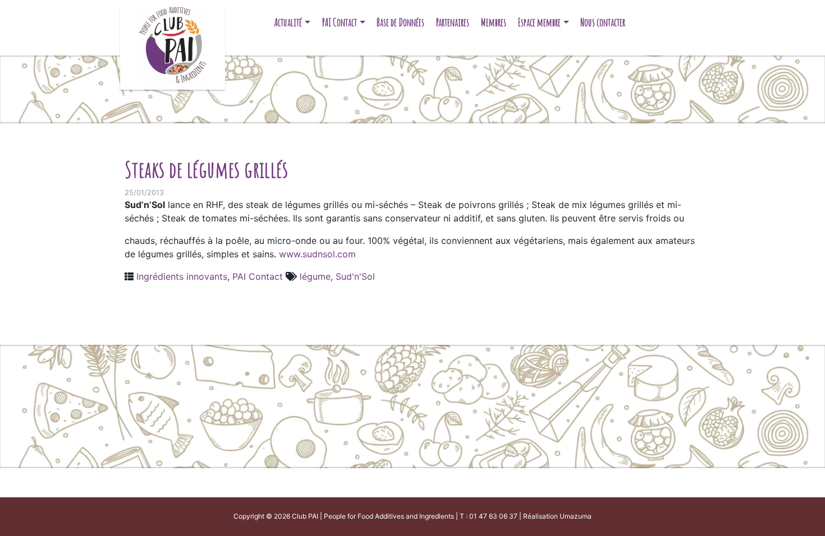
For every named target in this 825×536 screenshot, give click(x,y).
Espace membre (539, 22)
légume (315, 276)
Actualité (288, 22)
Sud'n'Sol (355, 276)
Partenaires (452, 22)
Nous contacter (602, 22)
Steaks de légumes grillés (206, 169)
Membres (493, 22)
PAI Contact (339, 22)
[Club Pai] (172, 43)
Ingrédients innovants (181, 276)
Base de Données (400, 22)
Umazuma (576, 516)
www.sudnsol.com (317, 254)
